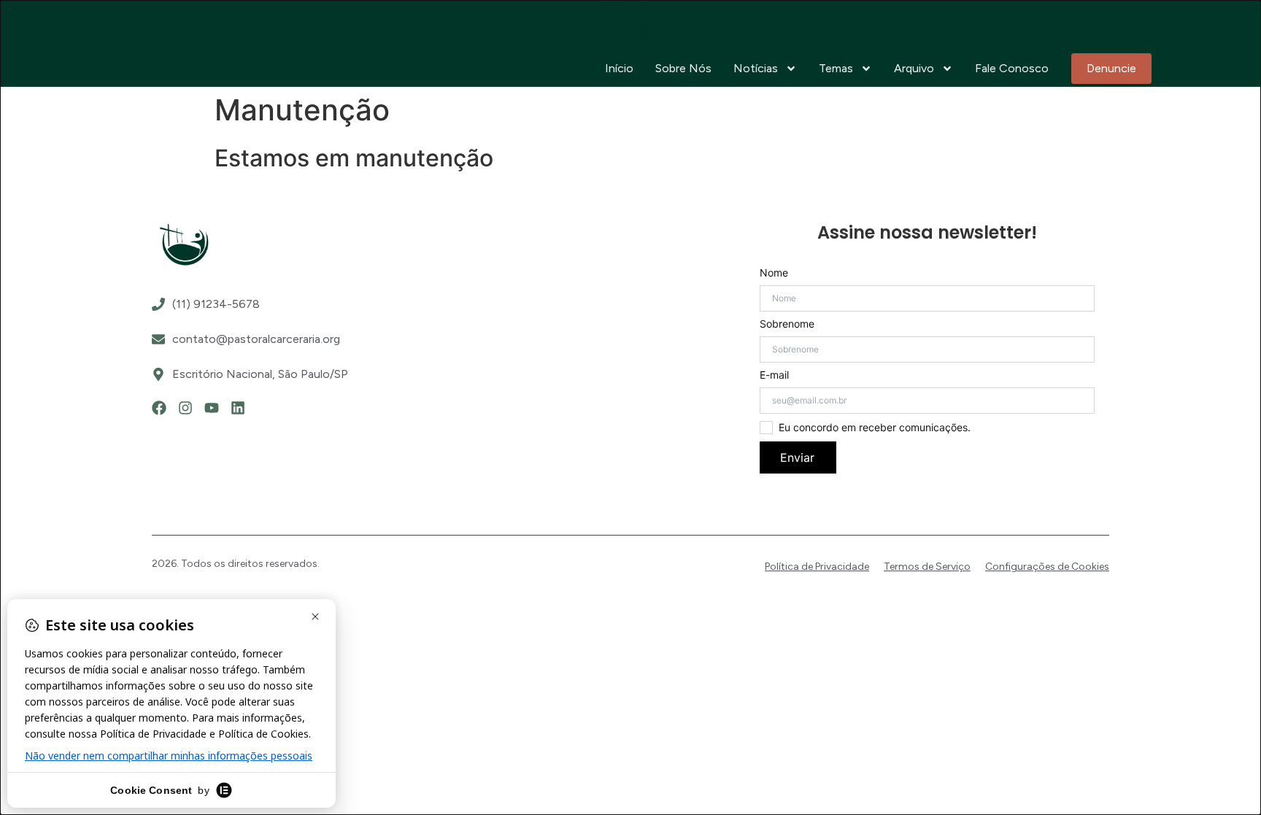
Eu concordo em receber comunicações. (875, 427)
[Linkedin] (238, 408)
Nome (774, 273)
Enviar (797, 457)
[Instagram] (185, 408)
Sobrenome (787, 324)
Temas (836, 68)
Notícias (755, 68)
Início (619, 68)
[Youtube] (211, 408)
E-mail (774, 375)
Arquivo (914, 68)
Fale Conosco (1012, 68)
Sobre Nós (683, 68)
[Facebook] (159, 408)
